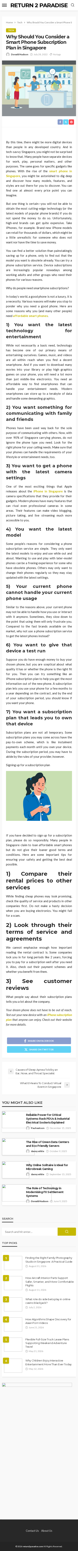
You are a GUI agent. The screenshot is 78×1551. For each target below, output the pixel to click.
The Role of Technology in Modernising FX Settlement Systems (44, 1192)
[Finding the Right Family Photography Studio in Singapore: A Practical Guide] (13, 1263)
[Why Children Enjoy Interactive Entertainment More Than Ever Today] (13, 1366)
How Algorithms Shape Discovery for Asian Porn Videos (48, 1321)
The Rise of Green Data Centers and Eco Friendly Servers (47, 1143)
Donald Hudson (19, 54)
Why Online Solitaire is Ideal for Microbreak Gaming (47, 1167)
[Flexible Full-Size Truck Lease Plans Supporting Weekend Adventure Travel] (13, 1345)
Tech (11, 30)
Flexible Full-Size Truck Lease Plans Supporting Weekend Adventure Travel (47, 1343)
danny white (37, 1151)
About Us (46, 1530)
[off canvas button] (4, 5)
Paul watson (37, 1128)
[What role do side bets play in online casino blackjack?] (13, 1304)
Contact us (32, 1530)
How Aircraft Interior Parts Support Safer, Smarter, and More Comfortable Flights (49, 1281)
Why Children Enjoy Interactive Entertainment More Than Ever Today (48, 1362)
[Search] (72, 5)
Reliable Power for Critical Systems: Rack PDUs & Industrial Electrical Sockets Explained (47, 1118)
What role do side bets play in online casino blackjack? (47, 1301)
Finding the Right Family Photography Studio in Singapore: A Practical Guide (48, 1259)
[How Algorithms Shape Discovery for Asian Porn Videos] (13, 1324)
